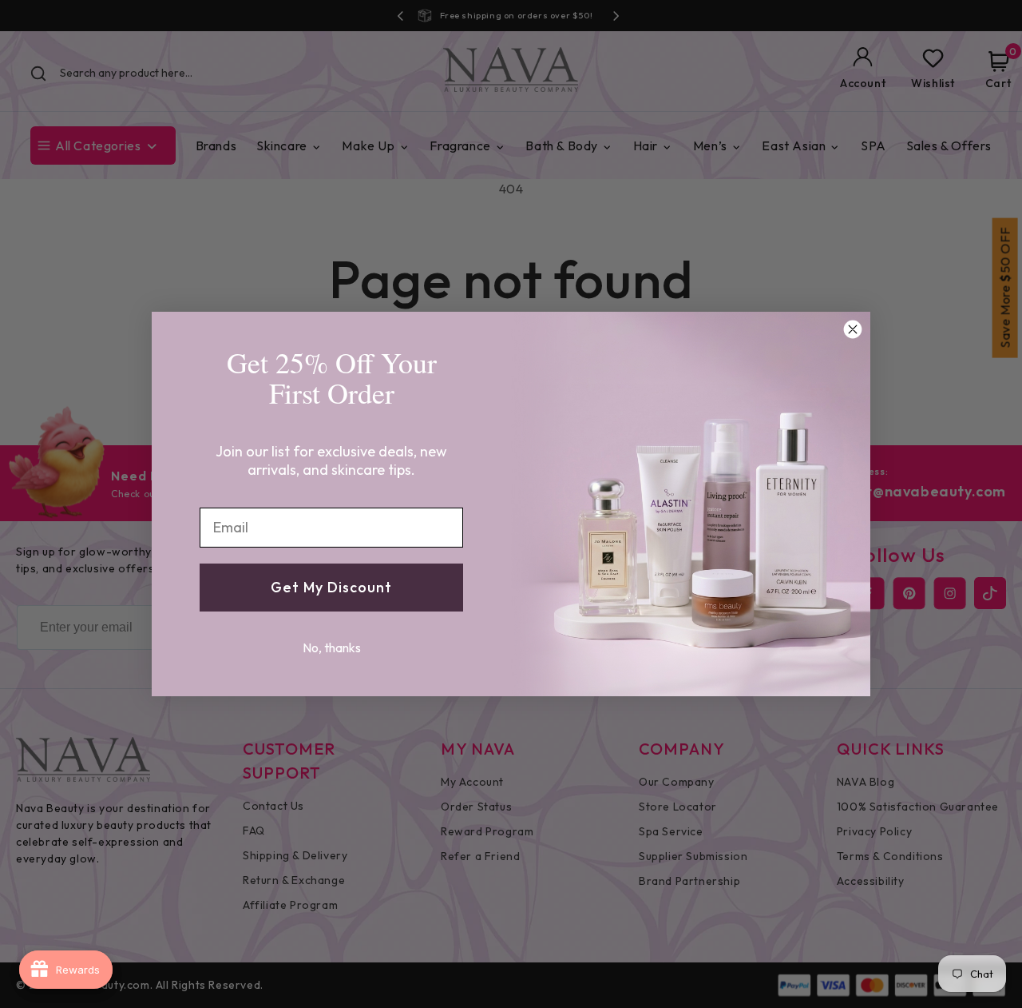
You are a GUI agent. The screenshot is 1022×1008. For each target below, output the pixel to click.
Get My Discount (331, 587)
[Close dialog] (852, 329)
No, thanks (332, 647)
